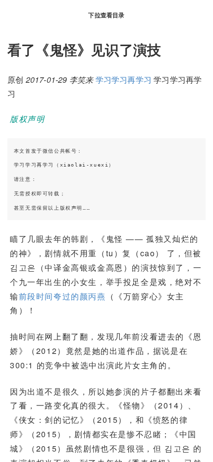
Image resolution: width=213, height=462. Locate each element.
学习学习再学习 (124, 79)
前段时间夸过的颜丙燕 (62, 296)
